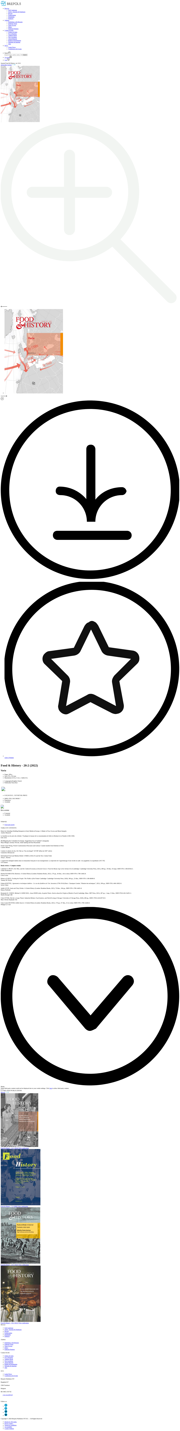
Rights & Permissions (14, 40)
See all (3, 1092)
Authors (6, 20)
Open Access (12, 25)
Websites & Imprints (14, 42)
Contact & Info (8, 30)
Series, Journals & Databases (16, 12)
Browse (6, 8)
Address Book (12, 35)
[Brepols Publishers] (11, 5)
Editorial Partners (13, 29)
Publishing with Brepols (15, 22)
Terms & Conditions (10, 1425)
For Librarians (12, 34)
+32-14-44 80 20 (8, 1395)
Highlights (11, 17)
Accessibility (8, 1427)
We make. (10, 1422)
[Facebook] (5, 1406)
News (6, 45)
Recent (10, 13)
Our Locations (12, 37)
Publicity (11, 18)
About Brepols (12, 39)
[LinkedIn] (5, 1415)
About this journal (6, 65)
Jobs (9, 44)
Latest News (12, 47)
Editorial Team (12, 23)
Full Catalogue (12, 10)
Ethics (10, 27)
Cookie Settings (9, 1428)
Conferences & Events (15, 49)
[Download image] (90, 578)
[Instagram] (5, 1412)
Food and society (9, 825)
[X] (5, 1409)
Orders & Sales (12, 32)
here (51, 1088)
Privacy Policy (8, 1423)
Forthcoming (12, 15)
